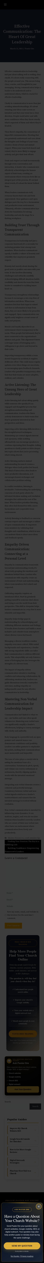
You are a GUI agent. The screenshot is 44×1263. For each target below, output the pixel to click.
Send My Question (22, 1246)
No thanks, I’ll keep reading (22, 1256)
